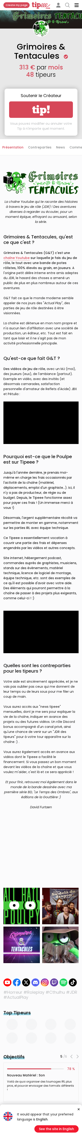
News (60, 147)
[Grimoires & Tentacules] (17, 982)
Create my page (17, 5)
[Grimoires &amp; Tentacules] (45, 982)
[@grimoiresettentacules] (73, 982)
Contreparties (39, 147)
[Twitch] (54, 982)
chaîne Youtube (16, 258)
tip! (41, 109)
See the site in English (56, 1129)
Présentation (12, 147)
